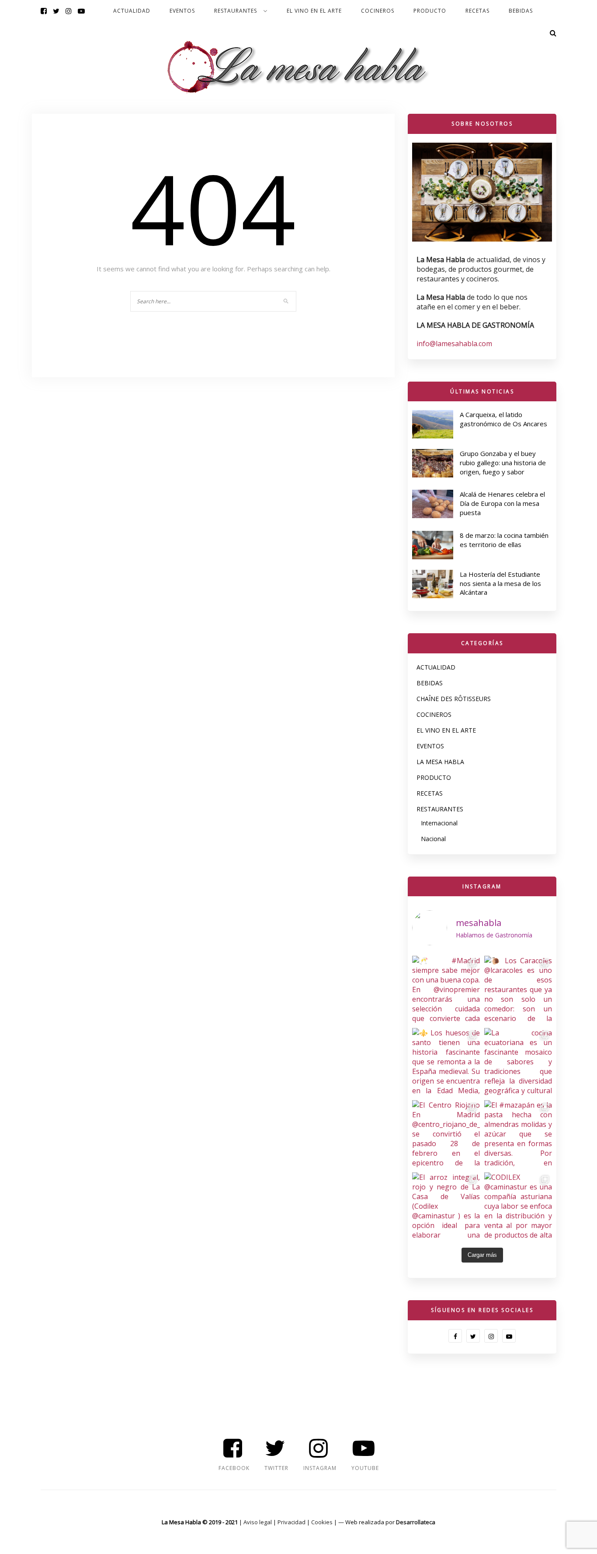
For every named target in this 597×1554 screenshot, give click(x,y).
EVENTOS (182, 10)
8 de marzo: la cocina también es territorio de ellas (504, 540)
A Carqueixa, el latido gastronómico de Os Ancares (503, 419)
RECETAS (477, 10)
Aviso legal (257, 1522)
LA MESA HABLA (440, 762)
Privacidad (291, 1522)
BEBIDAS (521, 10)
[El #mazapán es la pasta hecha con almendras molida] (518, 1134)
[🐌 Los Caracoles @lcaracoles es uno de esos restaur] (518, 990)
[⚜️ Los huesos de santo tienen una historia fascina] (446, 1062)
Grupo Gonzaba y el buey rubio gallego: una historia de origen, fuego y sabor (503, 462)
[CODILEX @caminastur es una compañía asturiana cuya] (518, 1206)
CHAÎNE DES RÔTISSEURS (454, 699)
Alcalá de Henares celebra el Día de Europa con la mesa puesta (502, 503)
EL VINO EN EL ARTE (314, 10)
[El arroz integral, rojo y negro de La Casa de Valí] (446, 1206)
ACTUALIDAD (131, 10)
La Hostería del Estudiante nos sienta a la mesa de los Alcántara (500, 583)
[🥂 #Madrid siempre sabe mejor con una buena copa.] (446, 990)
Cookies (322, 1522)
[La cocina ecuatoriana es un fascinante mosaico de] (518, 1062)
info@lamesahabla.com (454, 343)
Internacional (439, 823)
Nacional (433, 839)
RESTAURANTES (235, 10)
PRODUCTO (429, 10)
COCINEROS (377, 10)
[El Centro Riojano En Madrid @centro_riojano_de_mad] (446, 1134)
